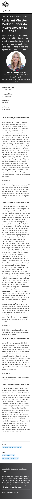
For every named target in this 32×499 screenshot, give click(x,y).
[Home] (6, 4)
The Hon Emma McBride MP (11, 447)
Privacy (4, 471)
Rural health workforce (10, 458)
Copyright (14, 469)
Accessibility (6, 469)
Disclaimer (22, 469)
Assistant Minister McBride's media (15, 16)
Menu (7, 11)
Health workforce (8, 455)
